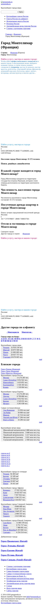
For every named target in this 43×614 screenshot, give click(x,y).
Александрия (8, 497)
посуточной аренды (32, 213)
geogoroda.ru (6, 4)
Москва (6, 378)
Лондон (6, 396)
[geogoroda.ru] (6, 2)
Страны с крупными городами (18, 28)
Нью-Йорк (7, 509)
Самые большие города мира (17, 571)
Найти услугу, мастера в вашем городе (19, 310)
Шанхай (6, 350)
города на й (5, 455)
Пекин (5, 352)
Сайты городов (12, 591)
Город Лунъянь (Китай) (12, 546)
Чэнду (5, 355)
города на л (5, 457)
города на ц (5, 462)
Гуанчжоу (7, 357)
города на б (5, 453)
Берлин (6, 401)
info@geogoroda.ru (33, 597)
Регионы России (12, 24)
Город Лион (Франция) (10, 371)
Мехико (6, 506)
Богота (5, 528)
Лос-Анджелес (9, 511)
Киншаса (6, 490)
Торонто (6, 516)
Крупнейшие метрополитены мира (20, 579)
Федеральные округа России (17, 21)
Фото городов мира (14, 588)
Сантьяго (6, 532)
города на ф (5, 459)
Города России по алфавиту (17, 19)
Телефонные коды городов (16, 581)
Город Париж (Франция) (10, 369)
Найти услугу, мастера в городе (15, 144)
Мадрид (6, 404)
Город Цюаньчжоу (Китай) (14, 541)
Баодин (6, 476)
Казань (5, 387)
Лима (5, 525)
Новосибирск (8, 382)
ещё (40, 359)
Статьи (9, 586)
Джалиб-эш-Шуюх (10, 417)
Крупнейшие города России (17, 16)
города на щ (5, 464)
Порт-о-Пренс (8, 420)
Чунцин (6, 347)
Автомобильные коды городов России (21, 26)
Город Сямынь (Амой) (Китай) (16, 560)
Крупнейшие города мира (16, 569)
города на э (5, 466)
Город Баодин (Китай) (12, 550)
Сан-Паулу (7, 523)
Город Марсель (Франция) (11, 373)
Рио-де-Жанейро (9, 530)
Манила (6, 415)
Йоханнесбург (8, 500)
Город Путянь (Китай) (12, 555)
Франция (13, 53)
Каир (5, 493)
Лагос (5, 495)
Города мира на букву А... (16, 576)
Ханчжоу (6, 481)
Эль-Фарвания (8, 410)
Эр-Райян (7, 413)
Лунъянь (6, 479)
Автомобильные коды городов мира (20, 583)
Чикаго (6, 514)
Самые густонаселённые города (18, 574)
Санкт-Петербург (10, 380)
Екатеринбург (8, 385)
